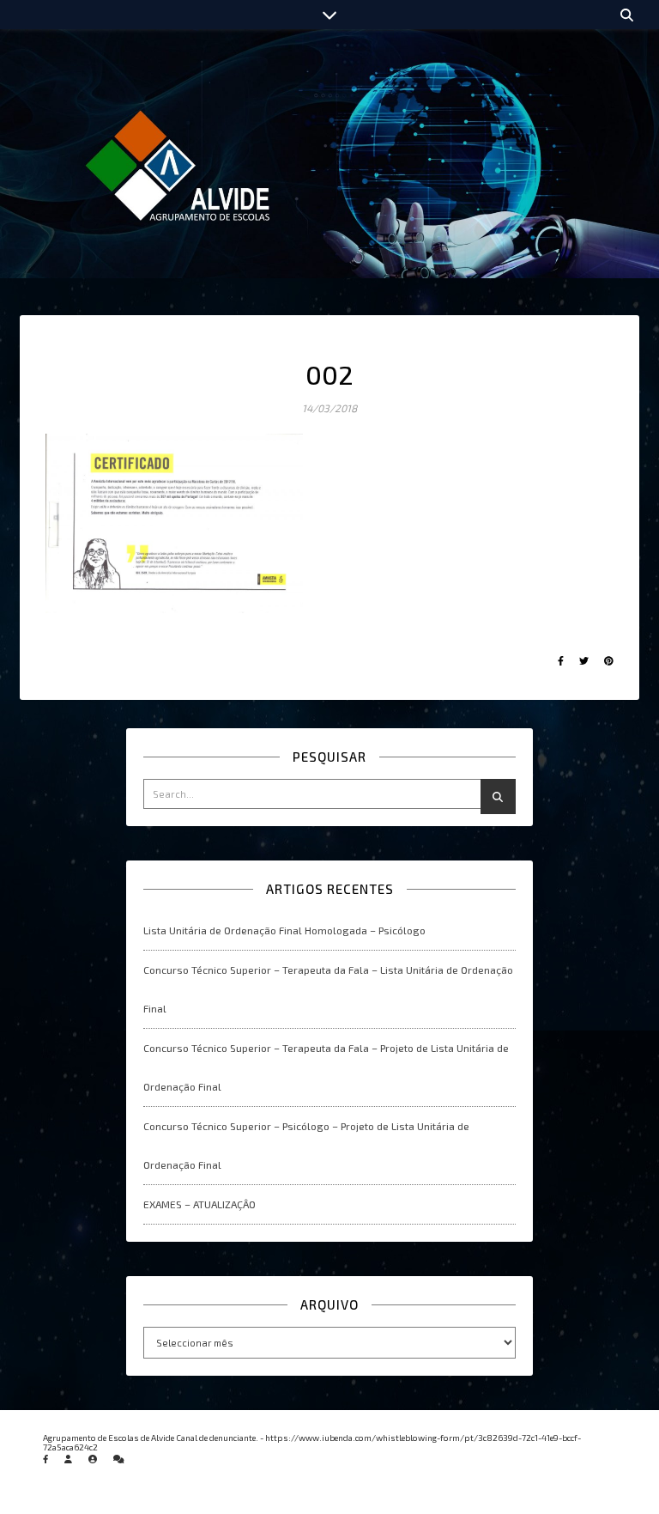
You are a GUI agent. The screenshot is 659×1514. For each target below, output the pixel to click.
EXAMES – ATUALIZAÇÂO (199, 1204)
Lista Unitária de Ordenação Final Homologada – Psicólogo (284, 930)
